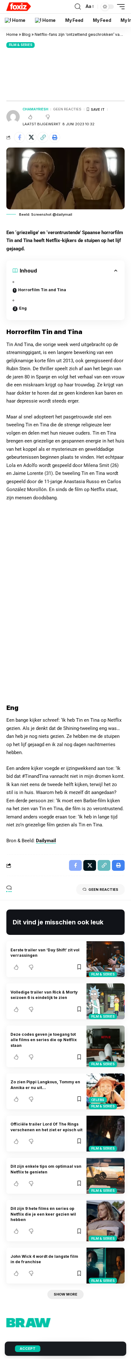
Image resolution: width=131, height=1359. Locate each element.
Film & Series (20, 45)
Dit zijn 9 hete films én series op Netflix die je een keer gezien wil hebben (43, 1214)
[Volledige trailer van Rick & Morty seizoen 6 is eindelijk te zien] (105, 1001)
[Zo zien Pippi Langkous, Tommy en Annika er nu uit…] (105, 1091)
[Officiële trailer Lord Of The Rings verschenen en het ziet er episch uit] (105, 1134)
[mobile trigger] (119, 6)
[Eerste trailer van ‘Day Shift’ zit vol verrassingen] (105, 959)
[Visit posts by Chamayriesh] (13, 116)
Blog (26, 34)
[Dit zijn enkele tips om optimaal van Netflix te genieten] (105, 1176)
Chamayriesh (35, 109)
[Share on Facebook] (19, 137)
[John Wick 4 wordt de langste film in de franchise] (105, 1266)
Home (12, 34)
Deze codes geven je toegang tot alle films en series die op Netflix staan (43, 1040)
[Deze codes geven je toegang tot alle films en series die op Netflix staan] (105, 1046)
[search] (77, 7)
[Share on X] (31, 137)
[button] (43, 137)
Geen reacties (67, 109)
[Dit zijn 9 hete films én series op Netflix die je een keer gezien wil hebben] (105, 1220)
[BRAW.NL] (18, 6)
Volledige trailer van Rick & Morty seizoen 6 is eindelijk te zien (44, 995)
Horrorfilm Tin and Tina (42, 289)
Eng (23, 308)
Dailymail (46, 841)
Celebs (98, 1100)
